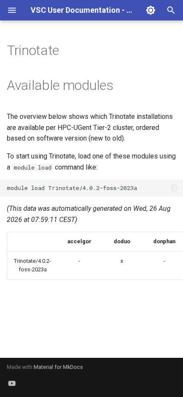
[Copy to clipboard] (174, 188)
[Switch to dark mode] (150, 10)
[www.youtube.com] (12, 383)
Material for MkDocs (58, 367)
